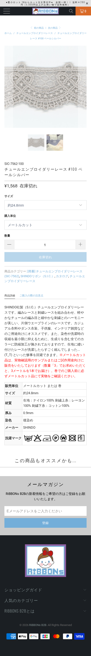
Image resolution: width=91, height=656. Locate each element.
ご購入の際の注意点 (31, 295)
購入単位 (10, 215)
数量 (7, 235)
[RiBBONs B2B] (45, 11)
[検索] (71, 11)
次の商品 (53, 27)
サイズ (8, 196)
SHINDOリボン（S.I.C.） (38, 276)
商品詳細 (9, 295)
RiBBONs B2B (37, 625)
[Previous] (8, 87)
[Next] (82, 87)
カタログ (62, 276)
